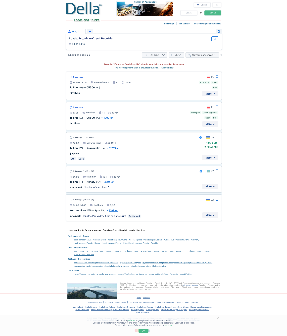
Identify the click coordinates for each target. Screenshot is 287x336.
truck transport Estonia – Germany (185, 240)
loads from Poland (107, 307)
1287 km (114, 148)
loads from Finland (121, 310)
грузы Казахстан (95, 274)
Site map (194, 302)
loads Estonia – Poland (200, 251)
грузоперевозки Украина (84, 263)
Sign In (188, 13)
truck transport (142, 312)
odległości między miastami (142, 266)
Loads (86, 247)
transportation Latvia (82, 266)
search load (78, 307)
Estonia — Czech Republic (90, 38)
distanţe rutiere (160, 266)
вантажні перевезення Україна (176, 263)
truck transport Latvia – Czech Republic (90, 240)
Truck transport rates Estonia (115, 302)
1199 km (113, 210)
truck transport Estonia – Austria (156, 240)
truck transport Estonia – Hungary (87, 243)
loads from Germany (126, 307)
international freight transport (174, 310)
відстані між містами (120, 266)
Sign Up (213, 13)
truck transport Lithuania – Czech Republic (125, 240)
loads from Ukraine (181, 307)
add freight (169, 24)
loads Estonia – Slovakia (84, 255)
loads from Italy (82, 310)
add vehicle (184, 24)
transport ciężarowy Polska (201, 263)
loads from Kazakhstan (201, 307)
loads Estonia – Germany (158, 251)
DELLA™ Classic (182, 302)
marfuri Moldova (155, 274)
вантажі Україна (124, 274)
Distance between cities (165, 302)
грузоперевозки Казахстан (107, 263)
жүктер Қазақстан (139, 274)
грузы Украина (80, 274)
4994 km (109, 181)
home (139, 298)
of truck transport (190, 285)
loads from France (145, 307)
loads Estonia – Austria (137, 251)
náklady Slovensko (170, 274)
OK (143, 330)
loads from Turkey (163, 307)
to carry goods (137, 310)
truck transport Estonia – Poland (116, 243)
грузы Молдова (109, 274)
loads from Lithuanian (101, 310)
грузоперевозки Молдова (130, 263)
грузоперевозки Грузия (152, 263)
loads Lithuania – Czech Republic (113, 251)
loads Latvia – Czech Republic (86, 251)
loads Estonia (91, 307)
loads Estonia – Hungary (180, 251)
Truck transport (74, 236)
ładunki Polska (185, 274)
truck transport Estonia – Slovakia (144, 243)
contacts (146, 298)
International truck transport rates (141, 302)
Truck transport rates (94, 302)
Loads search (73, 270)
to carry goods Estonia (199, 310)
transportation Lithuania (101, 266)
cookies (131, 320)
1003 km (108, 117)
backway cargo (152, 310)
